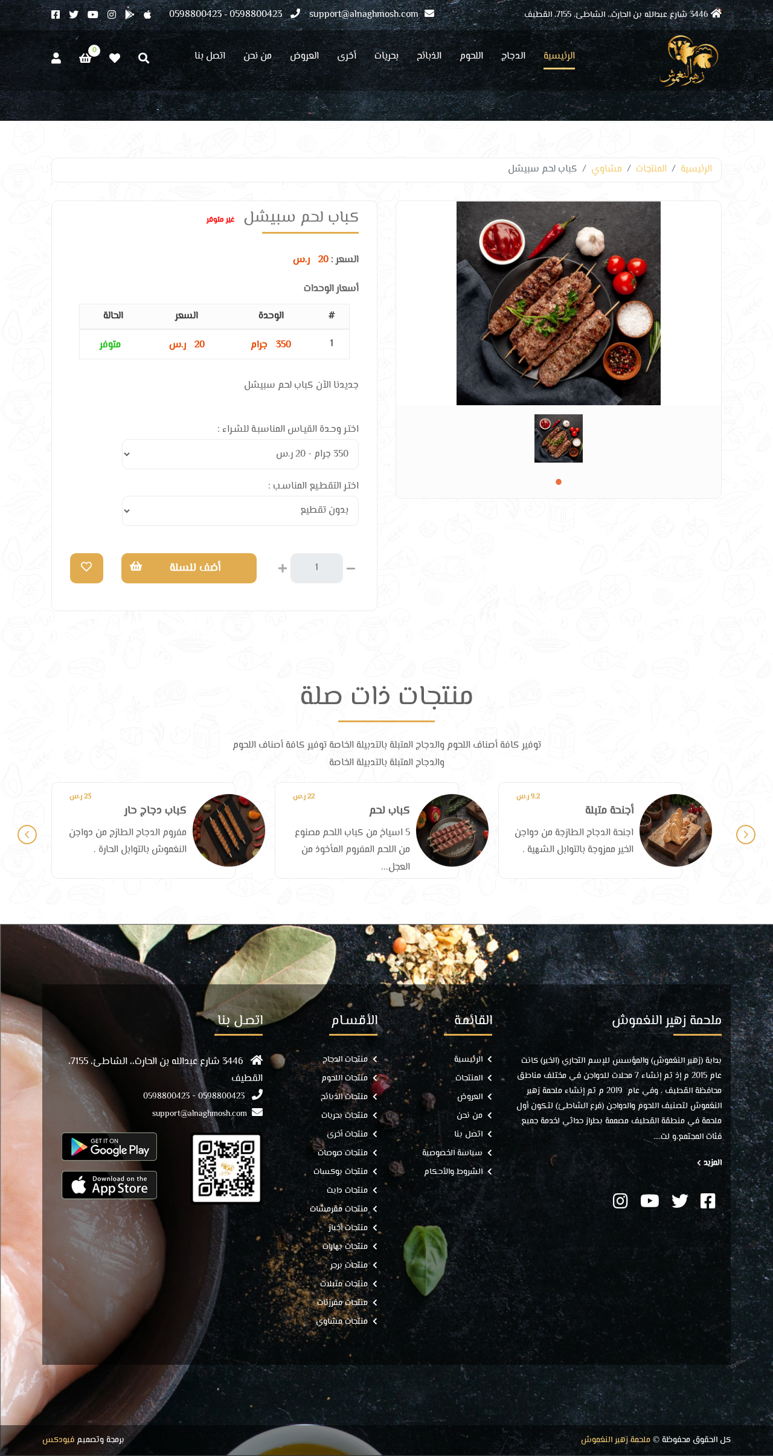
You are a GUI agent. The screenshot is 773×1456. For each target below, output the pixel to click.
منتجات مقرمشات (339, 1210)
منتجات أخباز (348, 1228)
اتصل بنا (209, 58)
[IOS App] (109, 1184)
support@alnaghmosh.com (364, 14)
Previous (27, 834)
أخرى (346, 58)
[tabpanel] (558, 438)
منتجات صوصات (343, 1153)
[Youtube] (97, 16)
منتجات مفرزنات (342, 1303)
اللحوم (471, 58)
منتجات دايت (347, 1191)
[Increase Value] (282, 567)
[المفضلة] (114, 59)
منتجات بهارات (345, 1247)
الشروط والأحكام (453, 1172)
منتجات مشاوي (342, 1322)
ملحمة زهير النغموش (615, 1440)
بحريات (386, 58)
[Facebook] (60, 16)
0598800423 (255, 14)
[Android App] (134, 16)
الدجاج (513, 58)
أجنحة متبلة (386, 811)
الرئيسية (559, 58)
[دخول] (56, 59)
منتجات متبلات (344, 1284)
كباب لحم (166, 811)
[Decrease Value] (351, 567)
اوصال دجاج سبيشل (588, 811)
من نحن (257, 58)
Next (746, 834)
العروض (304, 58)
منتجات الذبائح (344, 1097)
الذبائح (429, 58)
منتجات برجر (349, 1266)
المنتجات (651, 169)
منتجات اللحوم (344, 1079)
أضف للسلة (195, 568)
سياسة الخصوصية (452, 1153)
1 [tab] (559, 482)
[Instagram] (116, 16)
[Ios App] (152, 16)
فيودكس (58, 1440)
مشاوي (606, 169)
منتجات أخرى (347, 1135)
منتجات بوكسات (340, 1172)
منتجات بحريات (344, 1116)
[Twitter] (78, 16)
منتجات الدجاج (345, 1060)
